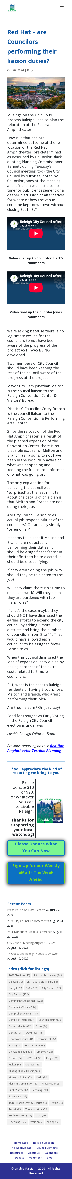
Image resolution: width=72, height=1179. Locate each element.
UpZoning (17, 1122)
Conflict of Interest (21, 1020)
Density (15, 1032)
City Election (19, 994)
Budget (15, 988)
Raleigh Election (43, 1142)
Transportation (36, 1109)
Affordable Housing (48, 975)
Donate (19, 1157)
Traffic (57, 1103)
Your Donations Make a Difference (29, 932)
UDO (41, 1115)
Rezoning (40, 1090)
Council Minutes (20, 1026)
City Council (51, 988)
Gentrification (34, 1045)
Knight (52, 1058)
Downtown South (21, 1039)
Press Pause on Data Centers (26, 910)
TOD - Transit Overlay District (28, 1103)
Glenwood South (20, 1051)
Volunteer (35, 1157)
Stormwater (18, 1096)
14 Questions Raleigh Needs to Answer (32, 954)
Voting (36, 1122)
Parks (41, 1077)
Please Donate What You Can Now (36, 847)
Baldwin (16, 981)
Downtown (34, 1032)
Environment (46, 1039)
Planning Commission (23, 1083)
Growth (15, 1058)
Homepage (21, 1142)
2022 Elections (19, 975)
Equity (14, 1045)
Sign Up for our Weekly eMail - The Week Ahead (36, 872)
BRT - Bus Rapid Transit (42, 981)
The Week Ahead (21, 1148)
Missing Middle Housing (24, 1071)
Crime (41, 1026)
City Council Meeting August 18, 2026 (31, 943)
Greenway (44, 1051)
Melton (15, 1064)
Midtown (32, 1064)
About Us (34, 1153)
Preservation (51, 1083)
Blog (30, 70)
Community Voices (22, 1007)
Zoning (52, 1122)
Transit (15, 1109)
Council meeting (49, 1020)
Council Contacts (47, 1148)
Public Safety (18, 1090)
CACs (32, 988)
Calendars (51, 1153)
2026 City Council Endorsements (28, 921)
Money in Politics (20, 1077)
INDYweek (34, 1058)
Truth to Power (20, 1115)
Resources (16, 1153)
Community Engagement (26, 1000)
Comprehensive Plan (23, 1013)
